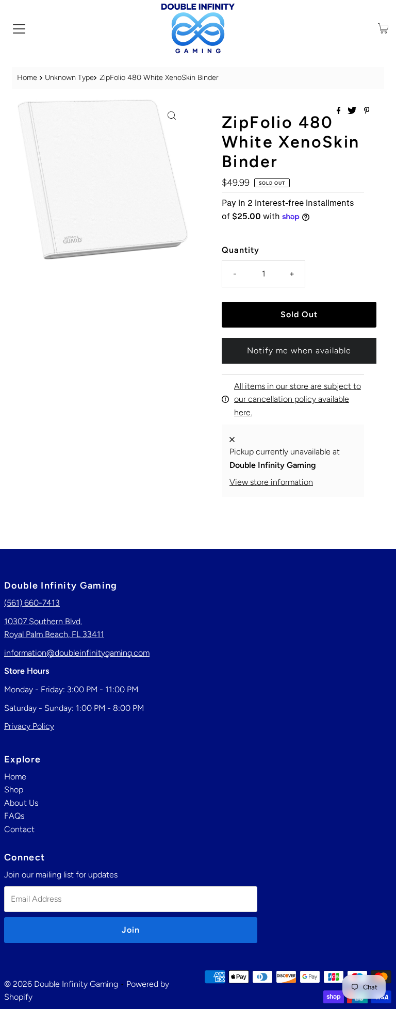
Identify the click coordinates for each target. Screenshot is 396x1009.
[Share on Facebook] (340, 111)
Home (27, 77)
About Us (21, 803)
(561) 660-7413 (32, 603)
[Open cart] (383, 28)
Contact (19, 829)
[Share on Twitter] (353, 111)
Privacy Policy (29, 726)
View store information (271, 482)
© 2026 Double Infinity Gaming (61, 984)
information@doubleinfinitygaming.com (77, 653)
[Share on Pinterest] (367, 111)
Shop (13, 789)
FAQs (14, 816)
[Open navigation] (19, 28)
